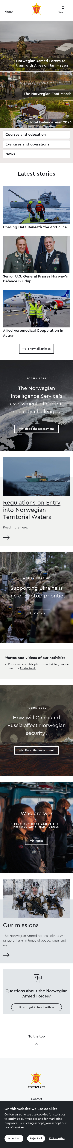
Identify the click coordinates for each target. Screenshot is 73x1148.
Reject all (36, 1138)
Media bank (28, 668)
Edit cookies (57, 1138)
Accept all (13, 1138)
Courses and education (25, 135)
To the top (36, 1036)
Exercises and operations (27, 144)
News (10, 154)
